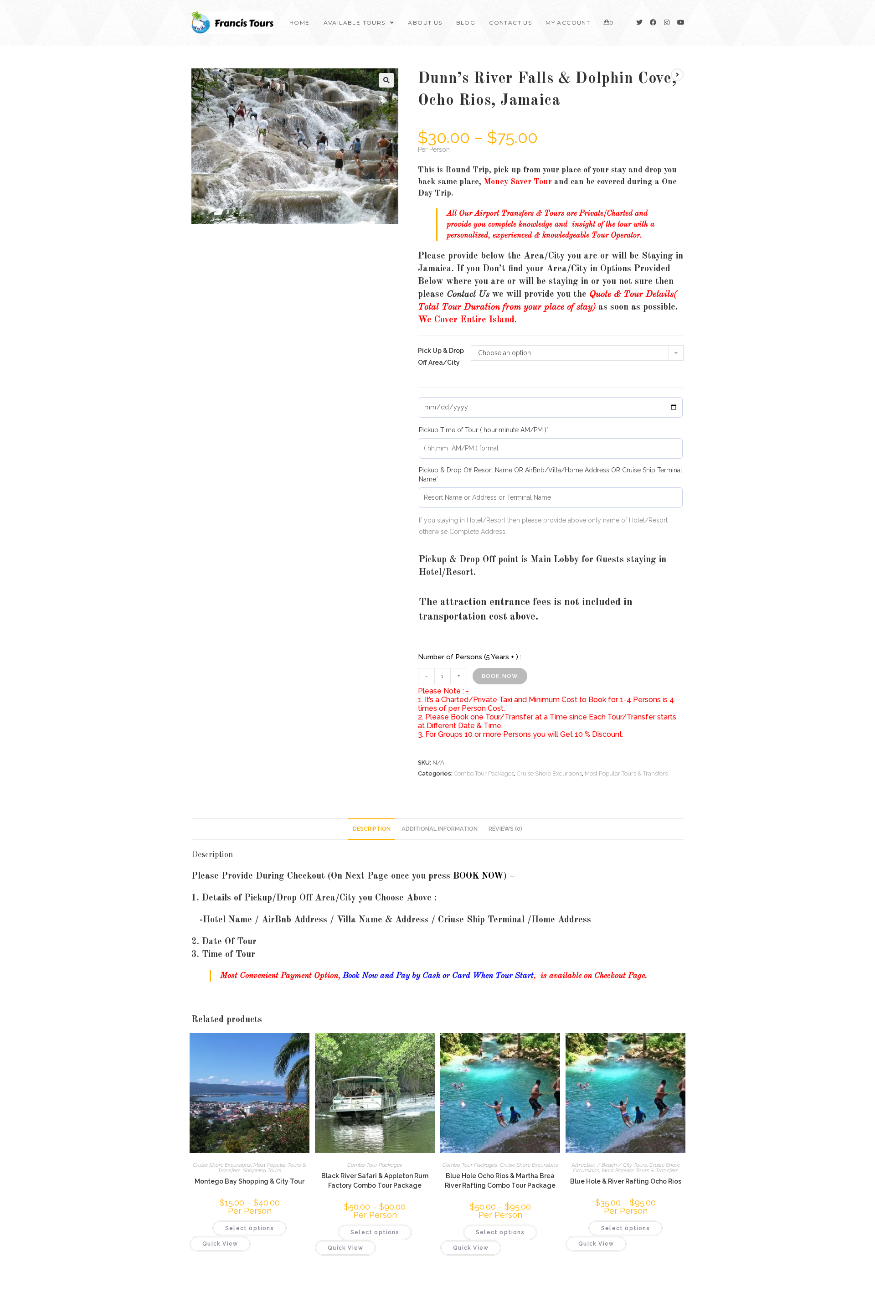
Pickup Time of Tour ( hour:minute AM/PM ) (498, 429)
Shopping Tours (262, 1170)
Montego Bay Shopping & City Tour (249, 1181)
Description (372, 828)
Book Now (500, 676)
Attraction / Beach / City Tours (609, 1165)
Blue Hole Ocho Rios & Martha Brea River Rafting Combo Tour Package (500, 1180)
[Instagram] (667, 22)
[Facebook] (653, 22)
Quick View (220, 1244)
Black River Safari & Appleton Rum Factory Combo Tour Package (374, 1180)
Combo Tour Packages (484, 773)
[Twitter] (639, 22)
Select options (249, 1228)
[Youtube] (680, 22)
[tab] (371, 829)
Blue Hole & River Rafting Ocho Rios (625, 1181)
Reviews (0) (505, 828)
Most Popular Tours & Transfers (626, 773)
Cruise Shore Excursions (549, 773)
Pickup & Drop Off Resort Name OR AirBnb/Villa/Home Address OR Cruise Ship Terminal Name (550, 474)
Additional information (439, 828)
